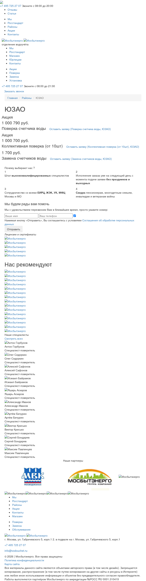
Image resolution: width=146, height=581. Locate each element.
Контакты (13, 34)
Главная (12, 98)
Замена (14, 76)
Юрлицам (15, 59)
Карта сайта (12, 564)
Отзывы (12, 9)
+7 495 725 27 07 (10, 6)
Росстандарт (15, 23)
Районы (12, 26)
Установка (15, 80)
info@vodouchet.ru (16, 551)
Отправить (13, 229)
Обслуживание (21, 529)
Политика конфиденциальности (24, 560)
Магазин (14, 56)
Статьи (12, 13)
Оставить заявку (80, 129)
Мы (10, 19)
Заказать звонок (14, 91)
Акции (11, 30)
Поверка (14, 73)
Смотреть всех (14, 338)
